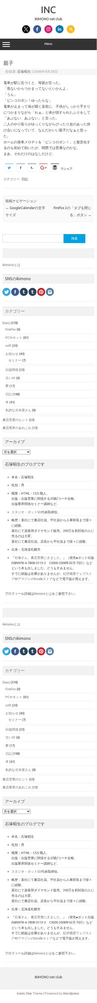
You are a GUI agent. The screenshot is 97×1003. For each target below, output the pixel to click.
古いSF (10, 378)
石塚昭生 (24, 72)
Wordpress (71, 993)
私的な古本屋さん (18, 410)
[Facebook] (15, 297)
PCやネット (13, 337)
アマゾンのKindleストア (35, 579)
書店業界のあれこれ (17, 427)
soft (8, 345)
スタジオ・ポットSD (26, 512)
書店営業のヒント (15, 419)
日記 (25, 179)
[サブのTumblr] (32, 297)
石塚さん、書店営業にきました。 (39, 557)
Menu (48, 44)
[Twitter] (6, 297)
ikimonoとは (11, 264)
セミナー (14, 360)
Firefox (10, 329)
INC (48, 9)
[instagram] (50, 297)
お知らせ (11, 353)
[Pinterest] (41, 297)
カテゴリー (15, 311)
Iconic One (24, 993)
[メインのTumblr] (24, 297)
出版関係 (11, 369)
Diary (6, 323)
